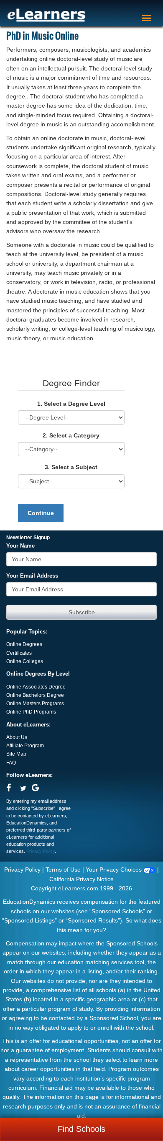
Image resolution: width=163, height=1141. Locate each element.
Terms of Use (63, 869)
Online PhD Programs (31, 712)
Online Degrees (24, 644)
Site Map (16, 754)
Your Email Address (32, 576)
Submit (81, 612)
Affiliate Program (25, 746)
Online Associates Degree (36, 687)
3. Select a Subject (71, 467)
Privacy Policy (40, 851)
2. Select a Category (71, 435)
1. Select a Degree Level (71, 403)
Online (14, 695)
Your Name (20, 546)
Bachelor (33, 695)
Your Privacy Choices (114, 869)
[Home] (46, 15)
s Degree (53, 695)
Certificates (19, 653)
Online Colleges (24, 661)
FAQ (11, 763)
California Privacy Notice (81, 879)
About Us (16, 737)
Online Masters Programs (35, 703)
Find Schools (81, 1128)
